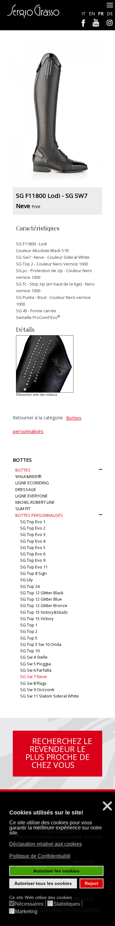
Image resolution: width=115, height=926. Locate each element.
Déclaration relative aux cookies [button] (45, 844)
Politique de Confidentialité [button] (40, 856)
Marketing (26, 911)
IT (84, 14)
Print (36, 206)
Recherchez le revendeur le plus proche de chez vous (59, 752)
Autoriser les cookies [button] (56, 870)
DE (110, 14)
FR (101, 14)
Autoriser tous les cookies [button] (43, 883)
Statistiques (66, 904)
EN (92, 14)
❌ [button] (107, 806)
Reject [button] (91, 883)
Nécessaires (29, 904)
